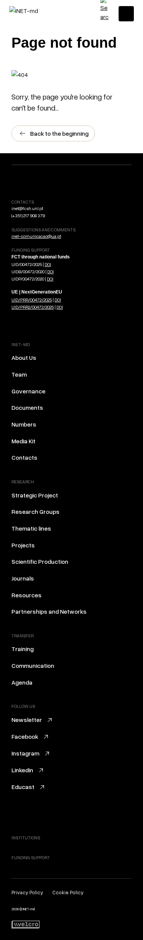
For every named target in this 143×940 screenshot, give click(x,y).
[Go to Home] (41, 10)
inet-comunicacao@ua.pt (36, 236)
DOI (48, 264)
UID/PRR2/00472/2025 (32, 307)
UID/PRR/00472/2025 (31, 300)
